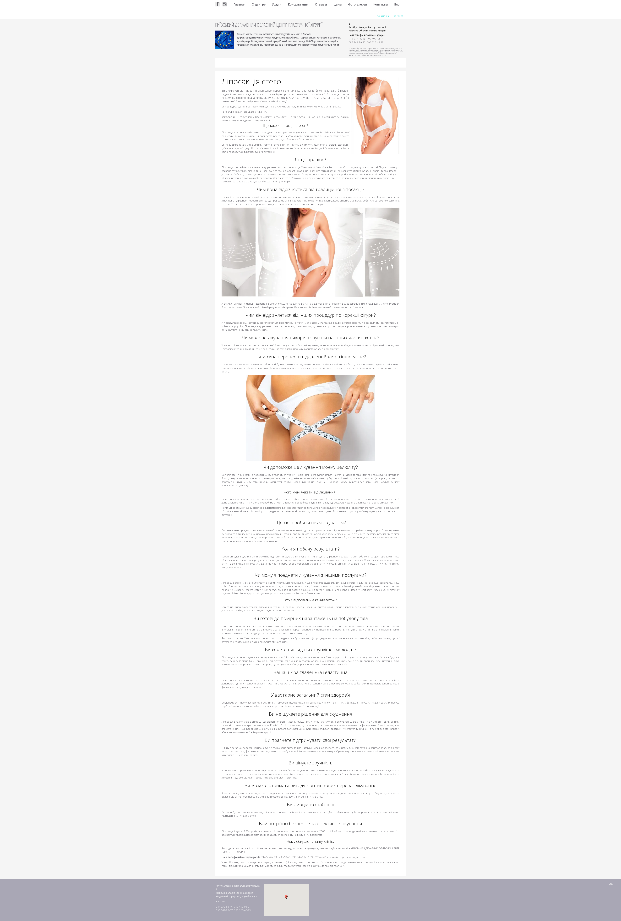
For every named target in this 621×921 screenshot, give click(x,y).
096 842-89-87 (224, 910)
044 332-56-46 (224, 906)
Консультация (298, 4)
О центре (259, 4)
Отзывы (321, 4)
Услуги (277, 4)
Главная (239, 4)
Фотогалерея (357, 4)
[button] (286, 897)
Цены (337, 4)
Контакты (380, 4)
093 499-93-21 (242, 906)
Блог (397, 4)
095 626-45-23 (242, 910)
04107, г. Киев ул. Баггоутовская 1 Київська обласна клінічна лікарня (367, 29)
